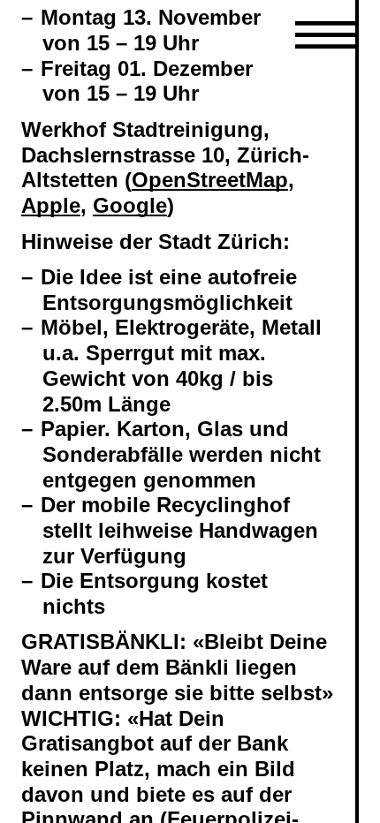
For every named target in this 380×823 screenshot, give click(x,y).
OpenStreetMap (210, 180)
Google (130, 205)
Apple (50, 205)
